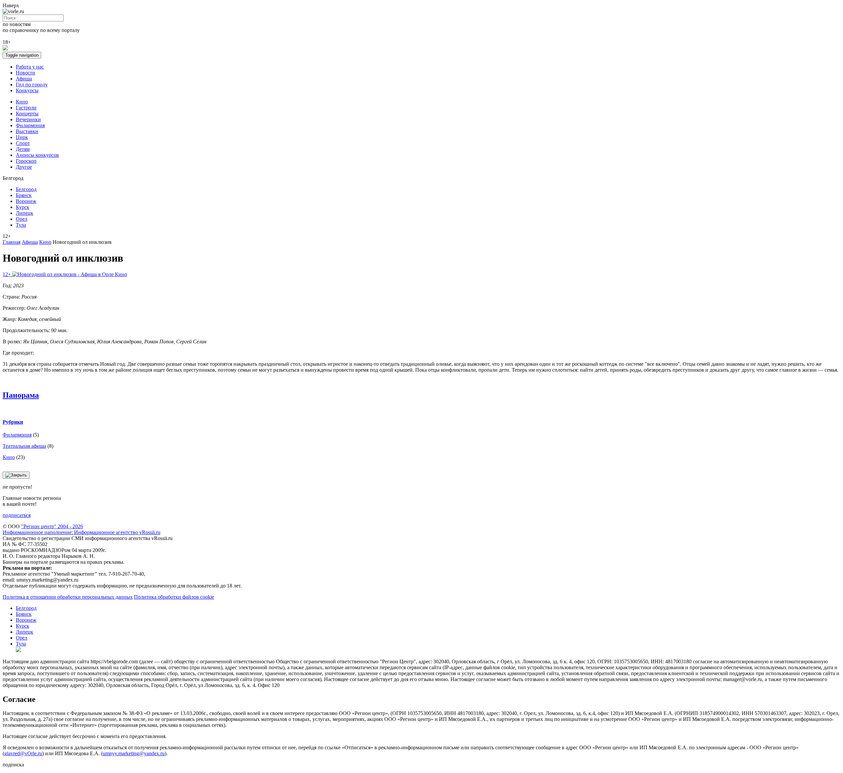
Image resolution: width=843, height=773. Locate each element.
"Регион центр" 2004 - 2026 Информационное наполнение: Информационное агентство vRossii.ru (81, 529)
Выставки (27, 131)
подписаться (17, 515)
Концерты (27, 113)
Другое (24, 167)
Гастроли (26, 107)
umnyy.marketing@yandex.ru (134, 753)
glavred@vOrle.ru (23, 753)
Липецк (24, 213)
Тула (21, 225)
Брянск (24, 195)
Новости (25, 72)
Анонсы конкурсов (37, 155)
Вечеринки (28, 119)
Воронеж (26, 201)
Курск (22, 207)
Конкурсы (27, 90)
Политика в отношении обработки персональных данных (68, 597)
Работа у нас (30, 67)
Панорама (21, 395)
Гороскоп (26, 161)
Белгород (26, 189)
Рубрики (13, 422)
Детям (23, 149)
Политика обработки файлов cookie (174, 597)
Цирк (22, 137)
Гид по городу (32, 84)
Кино (22, 101)
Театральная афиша (24, 446)
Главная (11, 242)
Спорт (23, 143)
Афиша (24, 78)
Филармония (30, 125)
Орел (21, 219)
